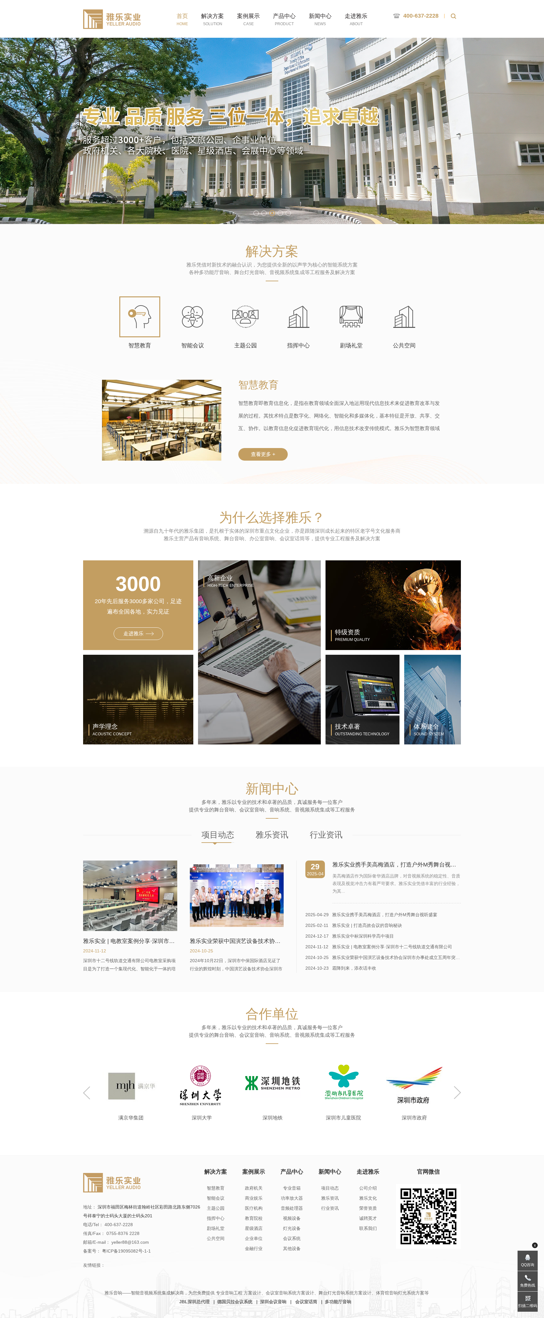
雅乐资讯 (272, 834)
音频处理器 (292, 1208)
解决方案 (215, 1172)
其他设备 (292, 1248)
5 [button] (288, 213)
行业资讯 (326, 834)
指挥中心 (215, 1218)
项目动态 (217, 834)
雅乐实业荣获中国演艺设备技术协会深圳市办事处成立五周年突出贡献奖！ (383, 957)
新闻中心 (330, 1172)
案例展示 (253, 1172)
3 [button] (272, 213)
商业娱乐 (254, 1198)
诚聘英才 (368, 1218)
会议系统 (292, 1238)
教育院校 (254, 1218)
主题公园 (215, 1208)
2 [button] (264, 213)
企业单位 (254, 1238)
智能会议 (215, 1198)
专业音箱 (292, 1188)
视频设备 (292, 1218)
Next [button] (457, 1092)
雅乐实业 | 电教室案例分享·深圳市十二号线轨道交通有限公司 (378, 946)
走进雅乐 (368, 1172)
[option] (130, 1089)
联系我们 (368, 1228)
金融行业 (254, 1248)
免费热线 (527, 1285)
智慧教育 (215, 1188)
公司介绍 (368, 1188)
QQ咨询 (527, 1265)
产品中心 (291, 1172)
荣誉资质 (368, 1208)
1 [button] (256, 213)
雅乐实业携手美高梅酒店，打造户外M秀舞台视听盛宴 (371, 914)
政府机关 (254, 1188)
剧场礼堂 (215, 1228)
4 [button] (280, 213)
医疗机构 (254, 1208)
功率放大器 (292, 1198)
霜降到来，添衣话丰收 (340, 968)
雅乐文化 (368, 1198)
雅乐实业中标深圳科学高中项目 (349, 936)
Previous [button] (86, 1092)
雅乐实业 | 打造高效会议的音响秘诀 (353, 925)
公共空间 (215, 1238)
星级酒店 (254, 1228)
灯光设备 (292, 1228)
